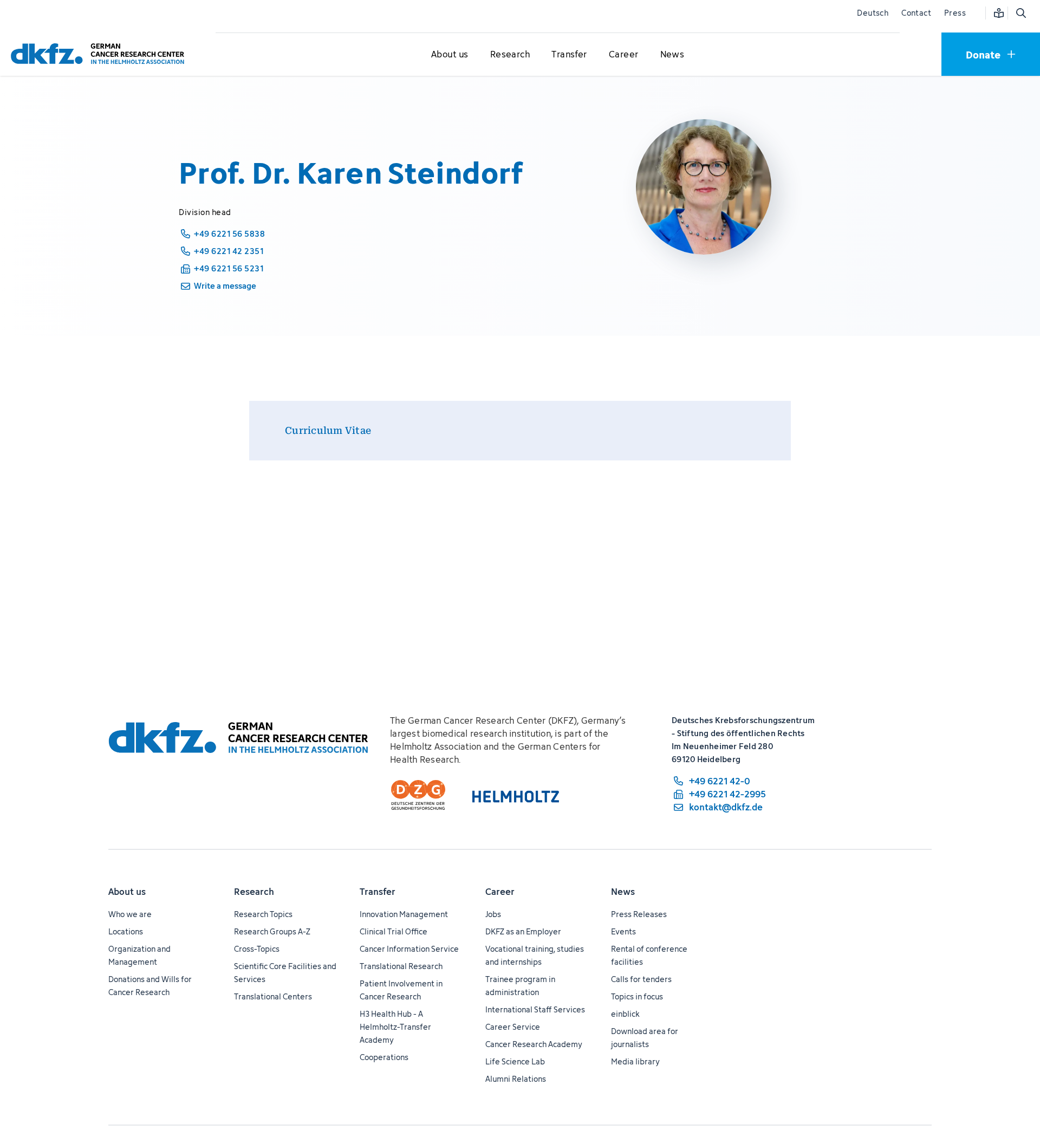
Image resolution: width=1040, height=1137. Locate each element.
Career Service (512, 1027)
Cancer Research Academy (533, 1044)
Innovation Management (404, 914)
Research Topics (263, 914)
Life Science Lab (515, 1061)
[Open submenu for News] (672, 55)
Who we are (130, 914)
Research (254, 892)
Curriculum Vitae (328, 430)
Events (623, 931)
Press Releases (639, 914)
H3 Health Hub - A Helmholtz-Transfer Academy (395, 1027)
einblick (625, 1014)
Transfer (377, 892)
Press (955, 13)
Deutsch (872, 13)
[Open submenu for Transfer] (569, 55)
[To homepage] (100, 54)
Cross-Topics (257, 949)
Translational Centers (273, 996)
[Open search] (1020, 13)
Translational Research (401, 966)
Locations (125, 931)
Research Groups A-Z (272, 931)
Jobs (493, 914)
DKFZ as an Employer (523, 931)
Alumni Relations (515, 1079)
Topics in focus (637, 996)
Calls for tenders (641, 979)
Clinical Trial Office (393, 931)
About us (127, 892)
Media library (635, 1061)
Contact (916, 13)
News (623, 892)
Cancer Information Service (409, 949)
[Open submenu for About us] (449, 55)
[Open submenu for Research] (510, 55)
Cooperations (384, 1057)
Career (500, 892)
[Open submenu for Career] (623, 55)
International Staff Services (535, 1009)
